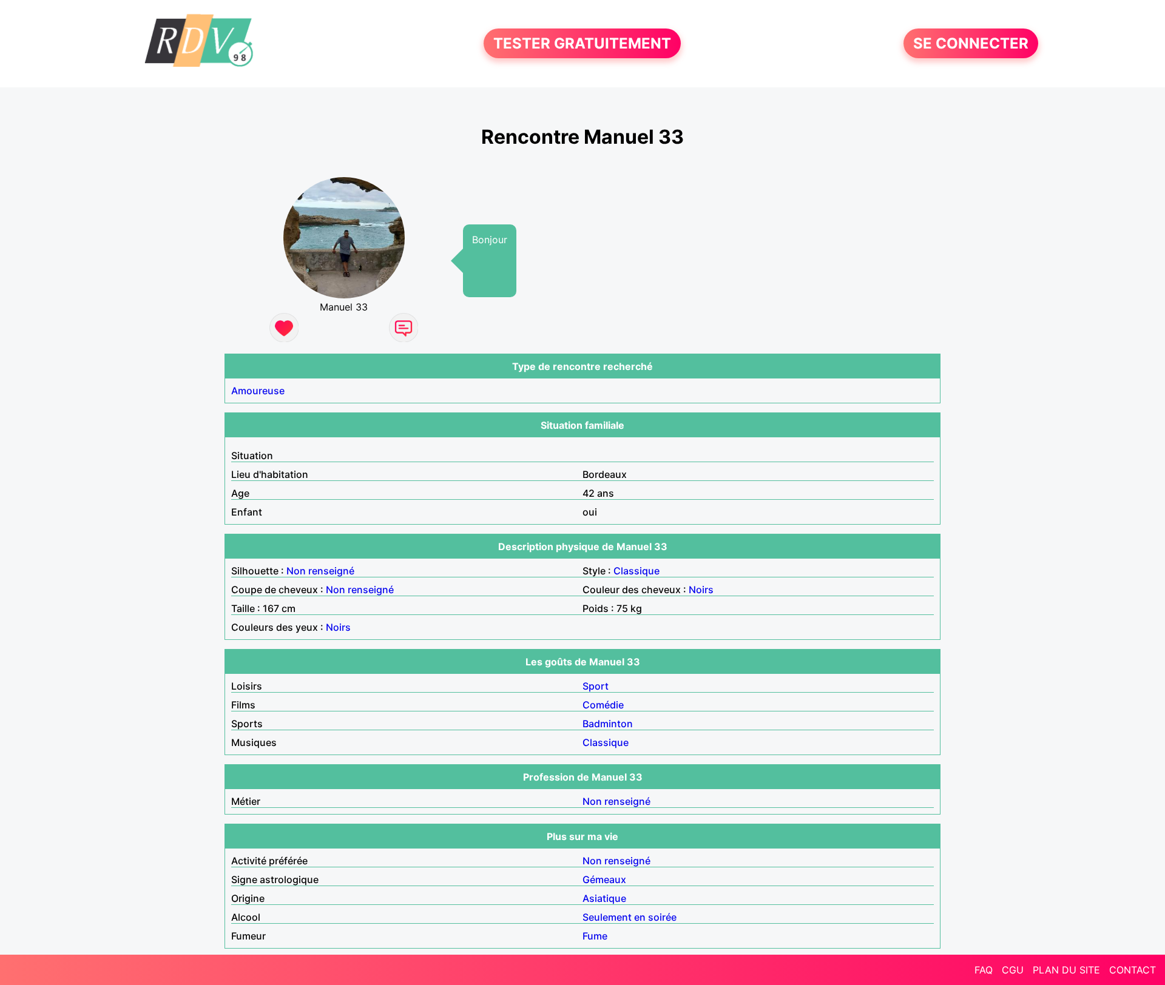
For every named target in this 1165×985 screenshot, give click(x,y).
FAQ (983, 970)
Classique (636, 571)
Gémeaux (604, 879)
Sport (595, 686)
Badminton (607, 724)
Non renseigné (320, 571)
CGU (1013, 970)
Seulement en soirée (629, 917)
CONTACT (1132, 970)
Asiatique (604, 898)
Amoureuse (258, 391)
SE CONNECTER (970, 43)
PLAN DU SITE (1066, 970)
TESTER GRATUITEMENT (582, 43)
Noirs (701, 589)
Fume (594, 936)
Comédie (603, 705)
